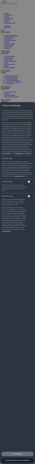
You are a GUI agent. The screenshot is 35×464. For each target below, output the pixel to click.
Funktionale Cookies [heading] (7, 181)
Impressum (29, 153)
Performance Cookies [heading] (7, 196)
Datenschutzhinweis (19, 153)
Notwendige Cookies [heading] (7, 158)
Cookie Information (6, 153)
